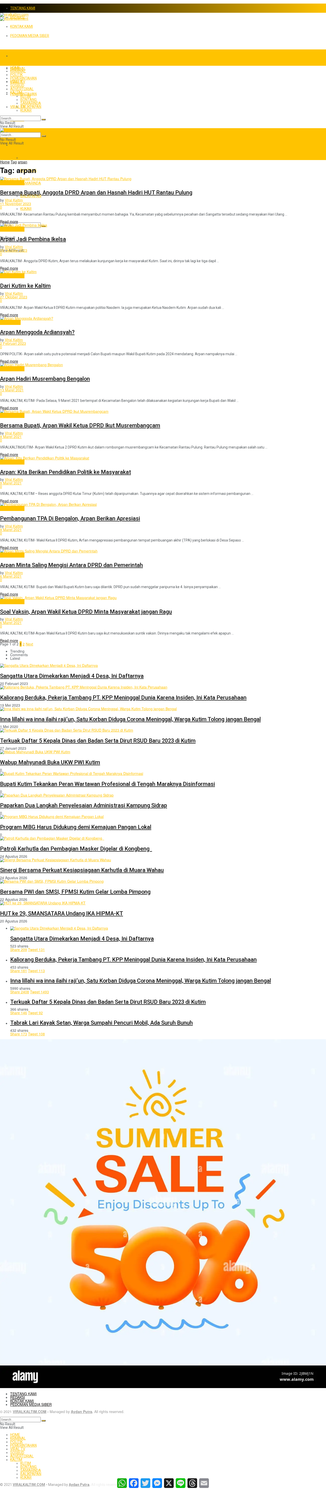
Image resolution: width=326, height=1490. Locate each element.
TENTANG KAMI (22, 8)
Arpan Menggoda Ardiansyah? (37, 332)
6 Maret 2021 (11, 576)
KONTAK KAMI (21, 26)
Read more (9, 221)
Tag (14, 161)
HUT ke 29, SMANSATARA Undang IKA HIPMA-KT (61, 913)
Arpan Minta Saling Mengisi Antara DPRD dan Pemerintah (71, 565)
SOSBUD (17, 85)
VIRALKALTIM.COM (29, 1411)
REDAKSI (17, 1397)
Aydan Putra (81, 1411)
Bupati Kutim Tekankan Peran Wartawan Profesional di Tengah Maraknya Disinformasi (107, 784)
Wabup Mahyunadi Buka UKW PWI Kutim (50, 762)
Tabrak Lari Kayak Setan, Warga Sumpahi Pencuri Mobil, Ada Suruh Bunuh (101, 1023)
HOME (15, 56)
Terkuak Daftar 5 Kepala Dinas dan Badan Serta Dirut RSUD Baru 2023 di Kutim (98, 740)
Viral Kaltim (14, 200)
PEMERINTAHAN (23, 78)
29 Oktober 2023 (13, 250)
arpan (22, 161)
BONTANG (28, 100)
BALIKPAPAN (30, 196)
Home (5, 161)
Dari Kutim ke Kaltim (25, 286)
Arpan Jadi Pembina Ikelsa (33, 239)
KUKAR (26, 209)
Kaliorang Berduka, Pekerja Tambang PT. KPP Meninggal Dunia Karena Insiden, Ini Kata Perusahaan (123, 697)
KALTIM (16, 145)
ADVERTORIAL (22, 89)
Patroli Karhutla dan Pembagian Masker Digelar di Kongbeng (76, 849)
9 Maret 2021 (11, 436)
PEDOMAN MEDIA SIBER (29, 36)
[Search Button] (44, 119)
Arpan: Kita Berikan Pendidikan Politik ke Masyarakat (65, 472)
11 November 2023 (15, 203)
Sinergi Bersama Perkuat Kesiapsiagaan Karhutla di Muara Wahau (82, 870)
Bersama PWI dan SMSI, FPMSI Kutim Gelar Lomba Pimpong (75, 892)
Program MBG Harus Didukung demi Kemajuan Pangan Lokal (75, 827)
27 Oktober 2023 (13, 296)
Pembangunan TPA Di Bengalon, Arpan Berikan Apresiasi (70, 518)
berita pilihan (10, 322)
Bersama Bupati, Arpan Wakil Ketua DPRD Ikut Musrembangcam (80, 425)
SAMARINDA (30, 183)
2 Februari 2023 (13, 343)
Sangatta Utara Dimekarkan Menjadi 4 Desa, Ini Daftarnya (72, 676)
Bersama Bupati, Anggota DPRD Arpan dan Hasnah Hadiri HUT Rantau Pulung (96, 192)
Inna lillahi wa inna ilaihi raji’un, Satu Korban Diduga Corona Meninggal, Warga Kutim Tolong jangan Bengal (130, 719)
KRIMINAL (18, 71)
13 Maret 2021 (12, 389)
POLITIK (16, 75)
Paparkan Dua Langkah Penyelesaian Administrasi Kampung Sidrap (83, 805)
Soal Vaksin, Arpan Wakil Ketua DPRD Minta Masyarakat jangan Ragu (86, 612)
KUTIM (25, 158)
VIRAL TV (17, 82)
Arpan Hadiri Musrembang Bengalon (45, 379)
